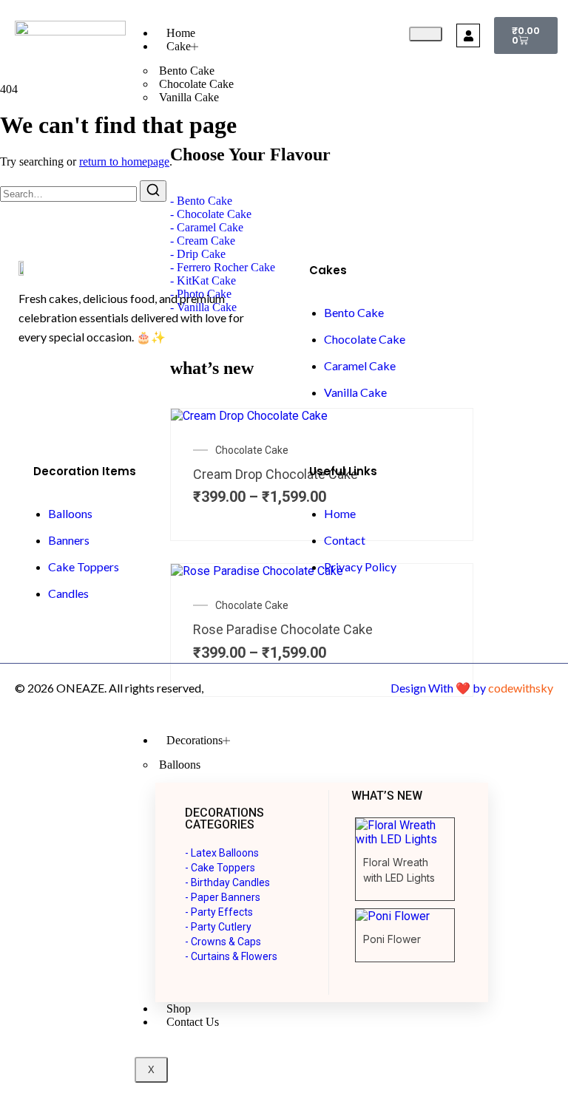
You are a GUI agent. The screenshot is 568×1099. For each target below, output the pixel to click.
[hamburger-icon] (425, 34)
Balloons (179, 764)
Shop (178, 1008)
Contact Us (192, 1021)
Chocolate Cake (196, 84)
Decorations (194, 740)
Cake (178, 46)
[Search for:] (70, 193)
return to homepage (124, 161)
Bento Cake (186, 70)
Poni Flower (392, 939)
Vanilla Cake (189, 97)
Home (180, 33)
